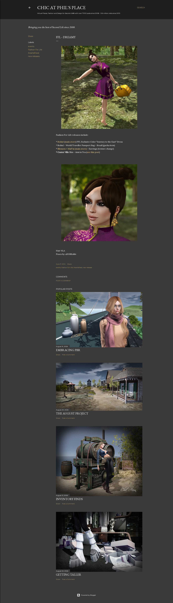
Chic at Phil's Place (61, 8)
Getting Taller (68, 575)
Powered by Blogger (88, 595)
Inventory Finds (69, 499)
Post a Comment (63, 281)
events (31, 46)
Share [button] (30, 36)
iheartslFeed (33, 53)
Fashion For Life (35, 50)
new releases (34, 56)
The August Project (72, 413)
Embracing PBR (68, 350)
